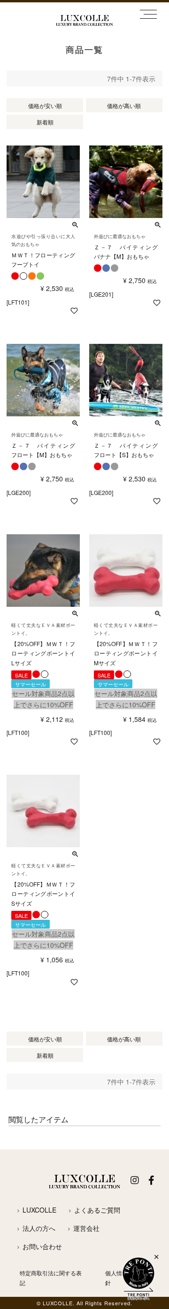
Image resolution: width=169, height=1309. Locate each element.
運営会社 (86, 1228)
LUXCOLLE (39, 1209)
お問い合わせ (42, 1246)
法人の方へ (39, 1228)
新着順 (45, 122)
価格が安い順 (45, 105)
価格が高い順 (124, 105)
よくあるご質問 (97, 1209)
